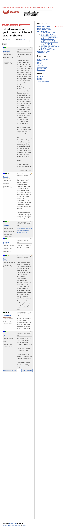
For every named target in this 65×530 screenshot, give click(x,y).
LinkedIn (39, 79)
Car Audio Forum (42, 31)
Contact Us (11, 525)
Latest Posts (6, 7)
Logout (39, 60)
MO (4, 335)
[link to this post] (7, 47)
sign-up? (10, 39)
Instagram (40, 78)
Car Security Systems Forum (49, 42)
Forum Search (30, 15)
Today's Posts (58, 26)
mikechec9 (6, 225)
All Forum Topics (42, 52)
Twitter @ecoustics (43, 81)
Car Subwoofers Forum (48, 45)
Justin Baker (7, 51)
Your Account (41, 70)
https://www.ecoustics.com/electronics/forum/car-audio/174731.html (24, 230)
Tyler (4, 259)
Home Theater (29, 7)
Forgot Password (42, 59)
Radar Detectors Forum (48, 49)
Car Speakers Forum (47, 43)
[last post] (5, 47)
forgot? (23, 39)
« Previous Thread (9, 370)
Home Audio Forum (43, 26)
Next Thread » (27, 370)
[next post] (4, 47)
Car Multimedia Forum (47, 39)
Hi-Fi (13, 7)
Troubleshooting (42, 67)
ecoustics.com (13, 523)
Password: (20, 39)
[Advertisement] (17, 446)
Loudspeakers (19, 7)
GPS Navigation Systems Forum (50, 46)
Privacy (24, 525)
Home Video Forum (43, 28)
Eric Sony (6, 242)
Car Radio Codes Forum (48, 40)
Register (39, 62)
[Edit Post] (31, 48)
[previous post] (4, 173)
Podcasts (51, 7)
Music (45, 7)
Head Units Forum (46, 48)
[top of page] (3, 47)
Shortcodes (40, 65)
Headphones (39, 7)
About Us (4, 525)
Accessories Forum (43, 51)
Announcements (42, 68)
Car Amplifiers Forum (47, 34)
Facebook (40, 76)
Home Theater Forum (44, 29)
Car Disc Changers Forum (48, 36)
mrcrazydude (7, 315)
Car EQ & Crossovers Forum (49, 37)
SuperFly (5, 177)
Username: (7, 39)
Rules (39, 64)
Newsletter (18, 525)
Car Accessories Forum (48, 32)
